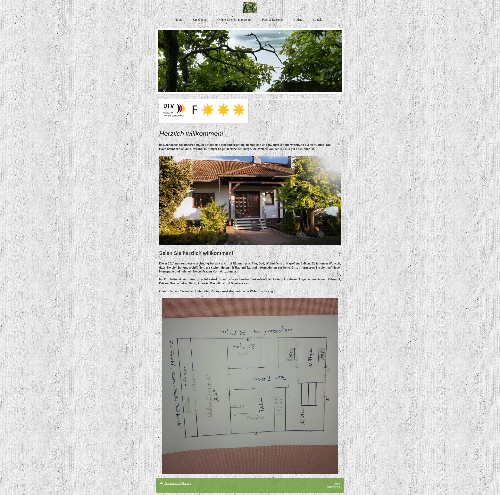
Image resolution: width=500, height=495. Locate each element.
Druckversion (172, 483)
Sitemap (186, 483)
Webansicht (333, 486)
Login (337, 483)
